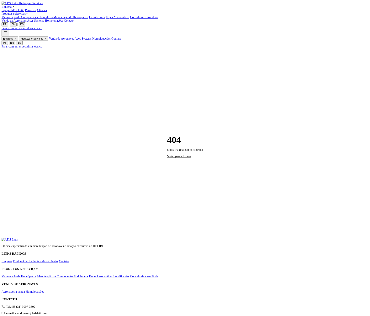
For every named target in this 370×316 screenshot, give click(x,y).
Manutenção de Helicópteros (70, 17)
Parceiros (30, 10)
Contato (69, 20)
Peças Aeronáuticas (117, 17)
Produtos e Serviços (14, 13)
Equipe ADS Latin (13, 10)
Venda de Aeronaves (14, 20)
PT (4, 24)
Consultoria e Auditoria (144, 17)
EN (13, 24)
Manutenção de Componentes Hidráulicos (27, 17)
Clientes (42, 10)
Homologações (54, 20)
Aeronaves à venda (13, 291)
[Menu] (5, 33)
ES (22, 24)
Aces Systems (35, 20)
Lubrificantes (97, 17)
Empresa (7, 6)
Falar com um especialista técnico (22, 28)
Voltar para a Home (179, 156)
